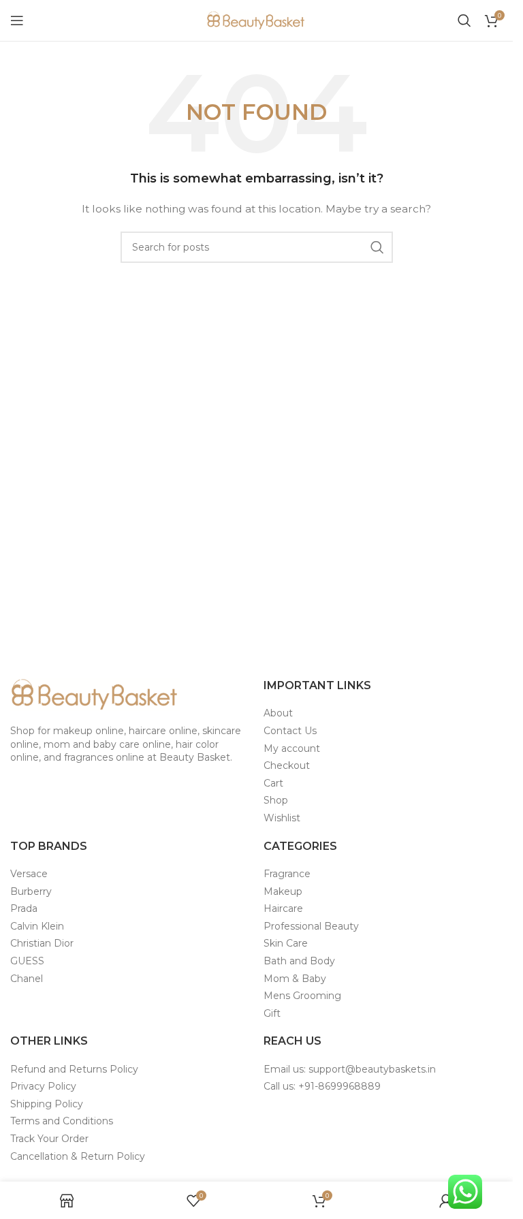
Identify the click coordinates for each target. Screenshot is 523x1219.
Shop (276, 800)
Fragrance (287, 874)
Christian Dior (42, 943)
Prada (23, 908)
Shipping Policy (46, 1104)
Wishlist (282, 818)
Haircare (283, 908)
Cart (273, 783)
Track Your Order (49, 1139)
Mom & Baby (295, 978)
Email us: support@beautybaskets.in (350, 1069)
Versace (29, 874)
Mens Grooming (302, 996)
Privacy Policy (43, 1086)
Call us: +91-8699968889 (322, 1086)
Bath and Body (299, 961)
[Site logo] (256, 20)
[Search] (464, 20)
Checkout (287, 765)
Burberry (31, 891)
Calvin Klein (37, 926)
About (278, 713)
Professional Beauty (311, 926)
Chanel (26, 978)
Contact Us (290, 731)
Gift (272, 1013)
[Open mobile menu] (17, 20)
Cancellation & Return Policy (77, 1156)
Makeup (283, 891)
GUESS (27, 961)
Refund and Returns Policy (74, 1069)
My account (292, 748)
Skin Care (286, 943)
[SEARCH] (377, 247)
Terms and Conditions (61, 1121)
